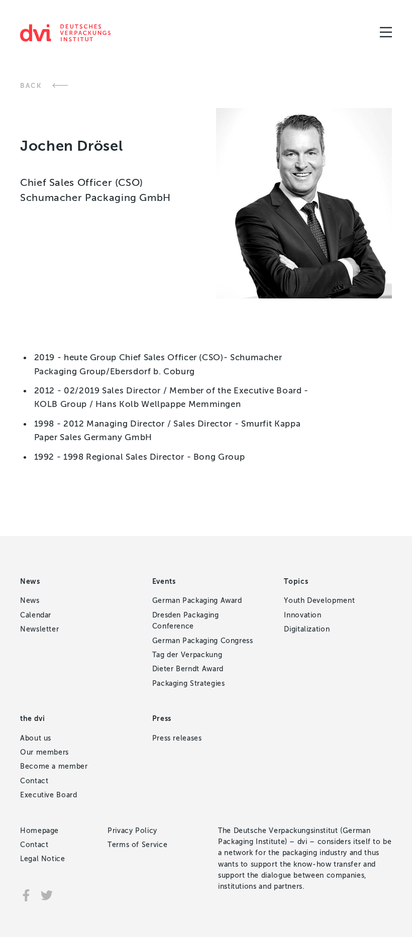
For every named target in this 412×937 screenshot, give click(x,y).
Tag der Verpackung (187, 655)
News (30, 600)
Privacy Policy (132, 830)
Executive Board (48, 795)
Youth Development (319, 600)
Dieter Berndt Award (188, 669)
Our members (44, 752)
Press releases (177, 738)
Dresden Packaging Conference (185, 621)
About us (35, 738)
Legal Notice (42, 859)
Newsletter (39, 629)
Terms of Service (137, 845)
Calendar (35, 615)
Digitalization (307, 629)
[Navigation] (386, 32)
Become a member (54, 766)
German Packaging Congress (202, 641)
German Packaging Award (197, 600)
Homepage (39, 830)
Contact (34, 781)
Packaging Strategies (188, 683)
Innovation (302, 615)
